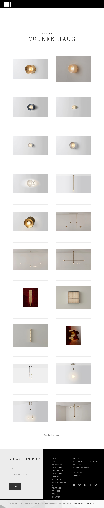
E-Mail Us (77, 476)
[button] (96, 4)
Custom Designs (60, 482)
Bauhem (90, 504)
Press (55, 494)
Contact (56, 497)
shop (54, 485)
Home (54, 458)
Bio (53, 461)
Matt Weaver (79, 504)
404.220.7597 (78, 473)
